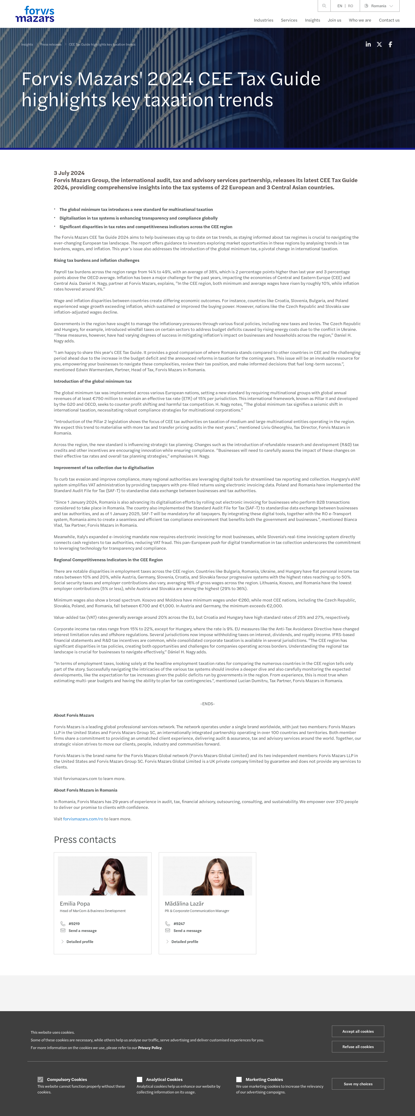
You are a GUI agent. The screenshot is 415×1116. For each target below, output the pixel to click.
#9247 (179, 923)
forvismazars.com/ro (83, 819)
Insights (312, 20)
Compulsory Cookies (67, 1079)
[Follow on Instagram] (224, 988)
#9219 (74, 923)
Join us (334, 20)
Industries (263, 20)
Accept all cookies (358, 1031)
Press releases (50, 44)
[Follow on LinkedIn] (201, 988)
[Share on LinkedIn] (368, 44)
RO (350, 5)
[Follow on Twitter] (213, 988)
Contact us (389, 20)
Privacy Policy (150, 1047)
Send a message (82, 930)
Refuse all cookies (358, 1046)
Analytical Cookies (164, 1079)
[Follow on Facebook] (236, 988)
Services (289, 20)
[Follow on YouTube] (247, 988)
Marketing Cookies (264, 1079)
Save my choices (358, 1083)
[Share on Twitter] (379, 44)
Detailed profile (80, 941)
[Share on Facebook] (390, 44)
